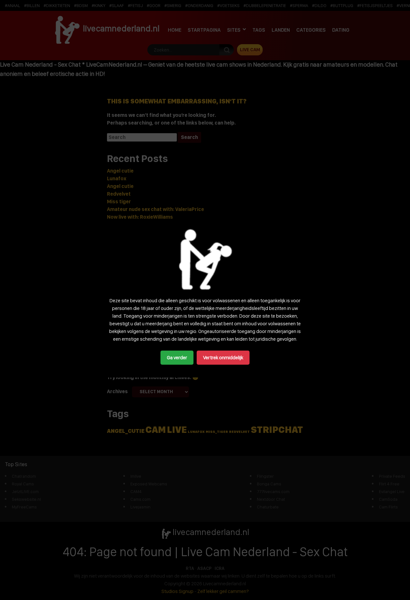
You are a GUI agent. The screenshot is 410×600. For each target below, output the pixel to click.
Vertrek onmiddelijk (223, 357)
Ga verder (177, 357)
